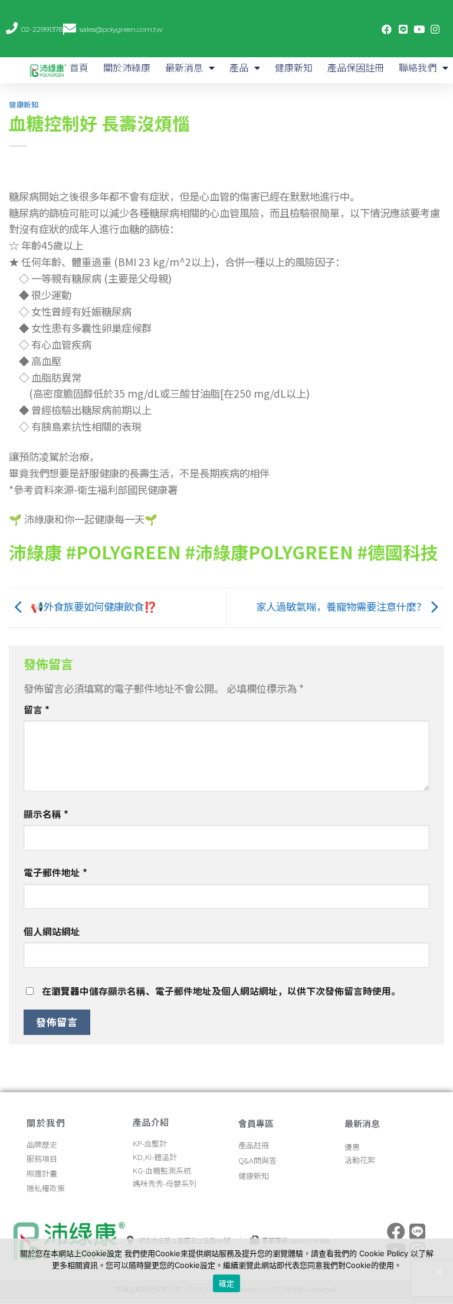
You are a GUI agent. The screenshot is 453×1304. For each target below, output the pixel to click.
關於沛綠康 (126, 67)
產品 (238, 67)
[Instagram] (435, 29)
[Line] (403, 29)
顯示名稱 (46, 814)
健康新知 (294, 67)
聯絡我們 (417, 67)
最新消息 (184, 67)
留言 (37, 709)
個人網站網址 (52, 931)
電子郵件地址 (55, 872)
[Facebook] (387, 29)
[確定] (438, 1271)
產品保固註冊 (355, 67)
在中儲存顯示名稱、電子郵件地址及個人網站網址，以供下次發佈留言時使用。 (221, 991)
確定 (227, 1283)
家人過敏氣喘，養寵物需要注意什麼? (340, 606)
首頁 (79, 67)
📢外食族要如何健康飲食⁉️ (92, 606)
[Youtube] (419, 29)
